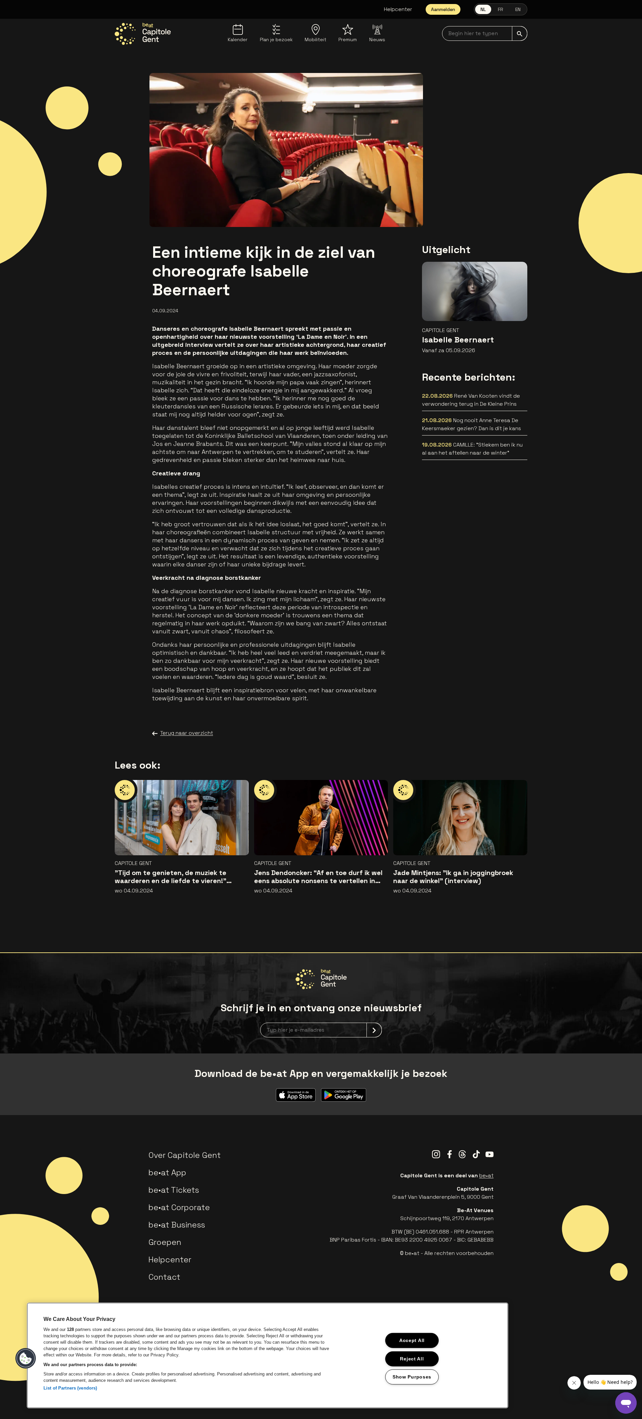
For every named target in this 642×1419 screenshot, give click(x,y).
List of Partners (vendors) (70, 1388)
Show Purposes (412, 1376)
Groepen (164, 1242)
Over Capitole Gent (184, 1155)
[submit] (519, 33)
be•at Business (176, 1224)
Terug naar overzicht (186, 732)
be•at (486, 1175)
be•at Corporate (179, 1207)
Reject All (412, 1358)
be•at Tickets (173, 1190)
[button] (25, 1358)
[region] (267, 1355)
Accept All (412, 1340)
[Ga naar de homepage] (143, 34)
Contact (164, 1277)
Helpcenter (398, 9)
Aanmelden (443, 9)
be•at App (167, 1172)
